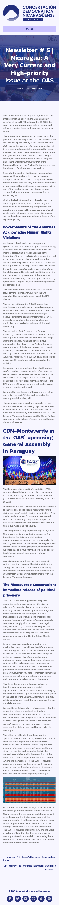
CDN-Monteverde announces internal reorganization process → (30, 867)
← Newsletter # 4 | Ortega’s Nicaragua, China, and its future (29, 858)
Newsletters (36, 88)
